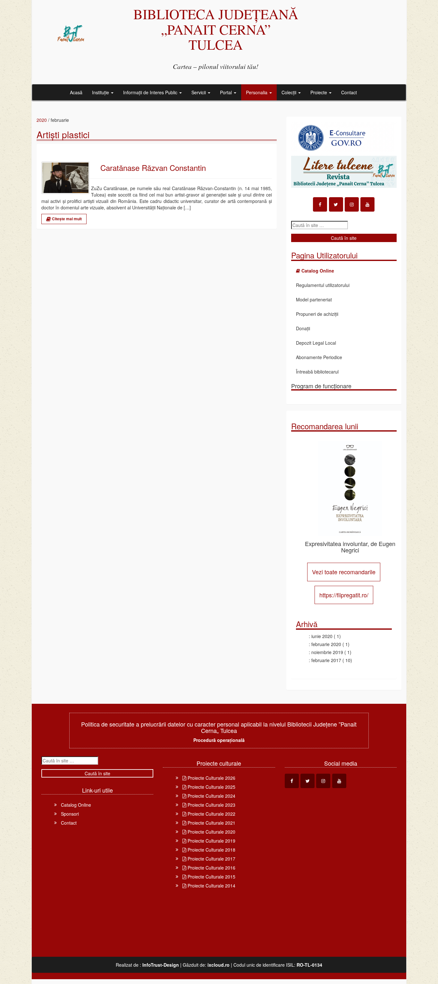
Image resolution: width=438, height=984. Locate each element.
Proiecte (319, 92)
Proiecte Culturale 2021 (210, 823)
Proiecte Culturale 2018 (210, 849)
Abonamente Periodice (319, 357)
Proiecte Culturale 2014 (210, 885)
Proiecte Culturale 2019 (210, 840)
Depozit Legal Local (316, 343)
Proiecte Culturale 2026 (210, 778)
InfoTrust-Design (160, 965)
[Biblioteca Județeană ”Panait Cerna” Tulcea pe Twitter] (336, 204)
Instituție (101, 92)
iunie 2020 (322, 636)
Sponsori (70, 814)
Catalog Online (76, 805)
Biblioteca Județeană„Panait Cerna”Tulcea (215, 29)
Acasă (76, 92)
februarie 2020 (326, 644)
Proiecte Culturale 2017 (210, 858)
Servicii (199, 92)
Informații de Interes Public (151, 92)
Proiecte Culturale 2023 (210, 805)
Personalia (257, 92)
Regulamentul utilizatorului (323, 285)
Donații (303, 328)
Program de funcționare (321, 386)
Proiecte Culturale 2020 (210, 831)
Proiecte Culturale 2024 (210, 796)
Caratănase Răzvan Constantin (153, 168)
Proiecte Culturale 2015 (210, 876)
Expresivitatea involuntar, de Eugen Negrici (350, 546)
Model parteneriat (314, 299)
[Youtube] (367, 204)
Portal (226, 92)
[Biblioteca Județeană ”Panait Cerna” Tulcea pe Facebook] (320, 204)
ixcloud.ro (218, 965)
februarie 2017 (326, 660)
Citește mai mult (66, 219)
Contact (349, 92)
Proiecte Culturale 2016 (210, 867)
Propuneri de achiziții (317, 314)
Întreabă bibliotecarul (317, 371)
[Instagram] (352, 204)
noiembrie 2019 (327, 652)
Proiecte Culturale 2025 (210, 787)
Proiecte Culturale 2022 (210, 814)
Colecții (290, 92)
